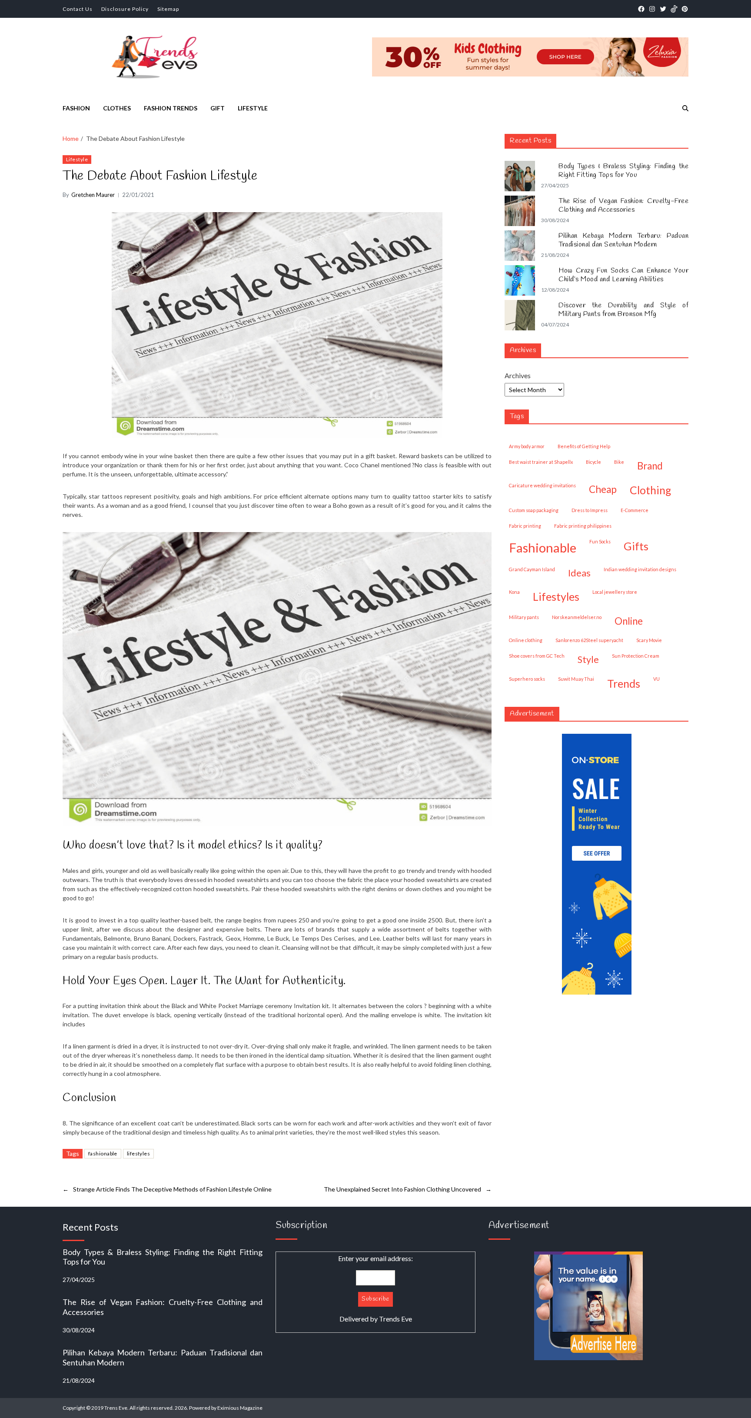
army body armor (527, 446)
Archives (518, 375)
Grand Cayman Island (532, 569)
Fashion (76, 108)
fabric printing (525, 526)
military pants (524, 617)
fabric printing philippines (582, 526)
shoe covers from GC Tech (537, 656)
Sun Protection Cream (635, 656)
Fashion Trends (170, 108)
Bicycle (593, 462)
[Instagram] (652, 9)
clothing (650, 489)
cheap (603, 489)
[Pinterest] (684, 9)
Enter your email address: (375, 1288)
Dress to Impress (590, 510)
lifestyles (138, 1153)
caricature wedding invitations (542, 485)
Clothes (117, 108)
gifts (636, 546)
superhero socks (527, 679)
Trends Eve (395, 1319)
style (588, 659)
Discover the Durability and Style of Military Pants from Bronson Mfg (623, 310)
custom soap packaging (533, 510)
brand (650, 466)
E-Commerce (634, 510)
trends (623, 683)
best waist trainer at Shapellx (541, 462)
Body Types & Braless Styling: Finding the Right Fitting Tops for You (623, 171)
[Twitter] (663, 9)
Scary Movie (649, 640)
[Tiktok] (674, 9)
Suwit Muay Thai (576, 679)
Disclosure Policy (125, 9)
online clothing (525, 640)
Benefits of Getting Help (584, 446)
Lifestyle (253, 108)
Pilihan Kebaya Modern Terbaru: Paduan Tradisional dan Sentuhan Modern (623, 240)
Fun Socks (600, 541)
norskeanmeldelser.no (576, 617)
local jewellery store (614, 592)
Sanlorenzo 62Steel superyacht (589, 640)
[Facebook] (641, 9)
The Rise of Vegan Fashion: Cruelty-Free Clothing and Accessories (623, 205)
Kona (514, 592)
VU (656, 679)
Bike (619, 462)
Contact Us (78, 9)
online (629, 621)
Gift (217, 108)
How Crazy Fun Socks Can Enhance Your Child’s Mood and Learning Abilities (623, 275)
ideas (579, 573)
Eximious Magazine (240, 1408)
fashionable (102, 1153)
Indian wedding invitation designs (640, 569)
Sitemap (168, 9)
